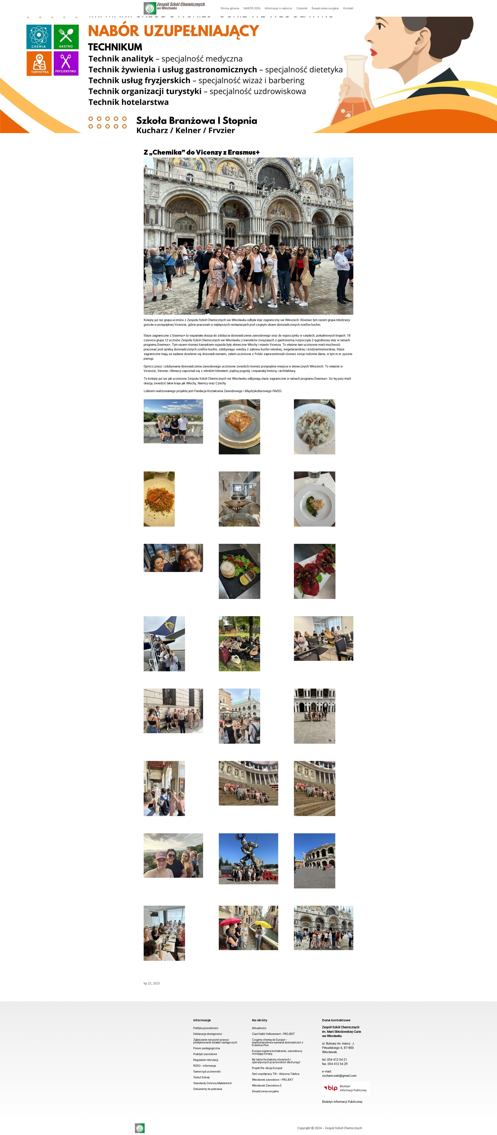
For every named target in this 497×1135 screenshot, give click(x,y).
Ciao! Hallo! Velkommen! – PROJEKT (273, 1034)
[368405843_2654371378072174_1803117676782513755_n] (323, 572)
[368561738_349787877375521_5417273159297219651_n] (323, 427)
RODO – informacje (204, 1065)
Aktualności (259, 1028)
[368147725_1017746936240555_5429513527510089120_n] (248, 572)
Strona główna (230, 8)
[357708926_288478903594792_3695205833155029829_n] (173, 712)
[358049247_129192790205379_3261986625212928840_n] (173, 934)
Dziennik (301, 8)
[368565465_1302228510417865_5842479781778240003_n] (173, 422)
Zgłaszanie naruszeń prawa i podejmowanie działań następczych (215, 1041)
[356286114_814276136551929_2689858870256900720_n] (248, 784)
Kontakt (348, 8)
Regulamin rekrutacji (205, 1060)
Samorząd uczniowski (207, 1071)
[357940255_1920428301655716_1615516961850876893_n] (323, 861)
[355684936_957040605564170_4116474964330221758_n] (323, 789)
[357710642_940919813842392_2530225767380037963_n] (248, 929)
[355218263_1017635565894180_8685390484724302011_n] (248, 644)
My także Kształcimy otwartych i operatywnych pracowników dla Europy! (276, 1061)
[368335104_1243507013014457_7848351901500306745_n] (248, 427)
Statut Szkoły (201, 1077)
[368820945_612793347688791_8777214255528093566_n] (173, 499)
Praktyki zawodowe (205, 1054)
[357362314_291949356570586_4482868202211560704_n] (323, 499)
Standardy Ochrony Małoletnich (212, 1083)
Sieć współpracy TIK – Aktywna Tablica (275, 1074)
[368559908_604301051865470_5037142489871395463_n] (173, 559)
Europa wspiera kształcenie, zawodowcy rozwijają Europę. (277, 1052)
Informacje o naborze (278, 8)
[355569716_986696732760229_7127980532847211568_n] (248, 717)
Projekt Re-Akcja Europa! (267, 1068)
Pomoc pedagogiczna (206, 1048)
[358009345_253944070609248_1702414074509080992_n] (323, 639)
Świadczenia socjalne (325, 8)
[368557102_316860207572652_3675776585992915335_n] (248, 499)
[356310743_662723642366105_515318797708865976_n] (173, 856)
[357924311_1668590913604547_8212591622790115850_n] (248, 859)
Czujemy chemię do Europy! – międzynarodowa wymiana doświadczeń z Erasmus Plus (277, 1042)
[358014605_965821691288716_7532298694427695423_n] (173, 789)
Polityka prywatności (205, 1028)
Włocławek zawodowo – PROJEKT (273, 1079)
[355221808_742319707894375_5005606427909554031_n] (173, 644)
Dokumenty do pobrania (207, 1089)
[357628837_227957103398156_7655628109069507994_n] (323, 929)
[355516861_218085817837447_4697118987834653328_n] (323, 717)
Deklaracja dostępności (207, 1034)
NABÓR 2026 (251, 8)
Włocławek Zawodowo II (266, 1085)
